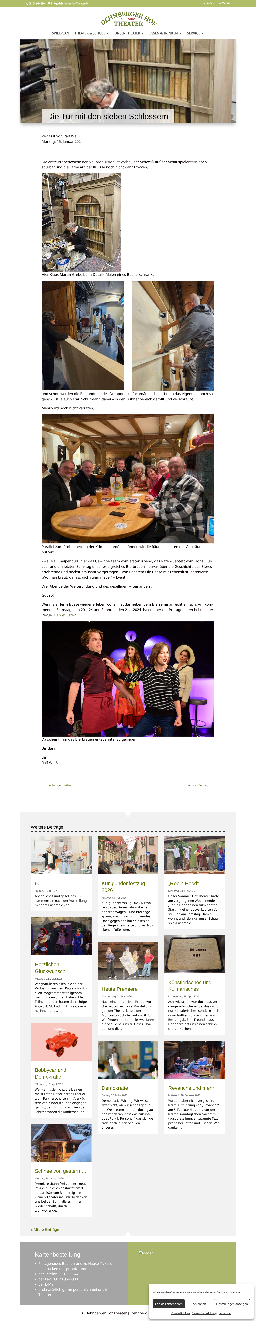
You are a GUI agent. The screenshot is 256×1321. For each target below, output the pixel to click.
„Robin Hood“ (183, 883)
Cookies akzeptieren (169, 1304)
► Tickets (224, 3)
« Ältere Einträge (45, 1229)
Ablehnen (199, 1304)
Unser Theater (127, 33)
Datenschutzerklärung (204, 1313)
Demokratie (115, 1088)
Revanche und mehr (191, 1088)
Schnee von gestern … (61, 1171)
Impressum (225, 1313)
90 (37, 883)
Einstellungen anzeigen (232, 1304)
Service (193, 33)
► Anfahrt (209, 3)
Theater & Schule (90, 33)
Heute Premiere (120, 989)
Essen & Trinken (164, 33)
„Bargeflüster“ (64, 615)
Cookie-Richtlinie (180, 1313)
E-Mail (50, 1284)
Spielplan (60, 33)
